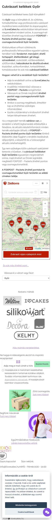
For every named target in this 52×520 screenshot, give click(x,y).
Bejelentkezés (42, 364)
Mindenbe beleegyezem (26, 505)
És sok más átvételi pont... (16, 265)
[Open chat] (47, 513)
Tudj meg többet (41, 394)
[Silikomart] (26, 312)
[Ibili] (39, 324)
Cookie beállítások (26, 512)
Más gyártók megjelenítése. (26, 347)
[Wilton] (12, 301)
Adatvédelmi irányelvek (16, 379)
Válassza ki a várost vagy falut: (19, 273)
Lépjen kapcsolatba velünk (24, 443)
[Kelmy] (26, 335)
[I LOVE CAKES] (37, 301)
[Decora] (18, 324)
